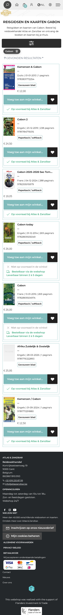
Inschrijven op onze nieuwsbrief (32, 527)
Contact (7, 572)
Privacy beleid (12, 547)
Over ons (7, 582)
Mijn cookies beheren (25, 535)
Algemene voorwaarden (18, 542)
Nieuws (6, 577)
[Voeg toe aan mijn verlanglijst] (52, 99)
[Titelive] (31, 588)
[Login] (31, 5)
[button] (41, 5)
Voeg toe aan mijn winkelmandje (26, 99)
